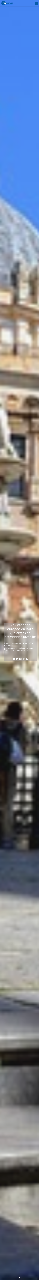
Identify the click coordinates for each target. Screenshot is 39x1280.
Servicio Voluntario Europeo (17, 650)
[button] (36, 3)
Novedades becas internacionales (20, 648)
